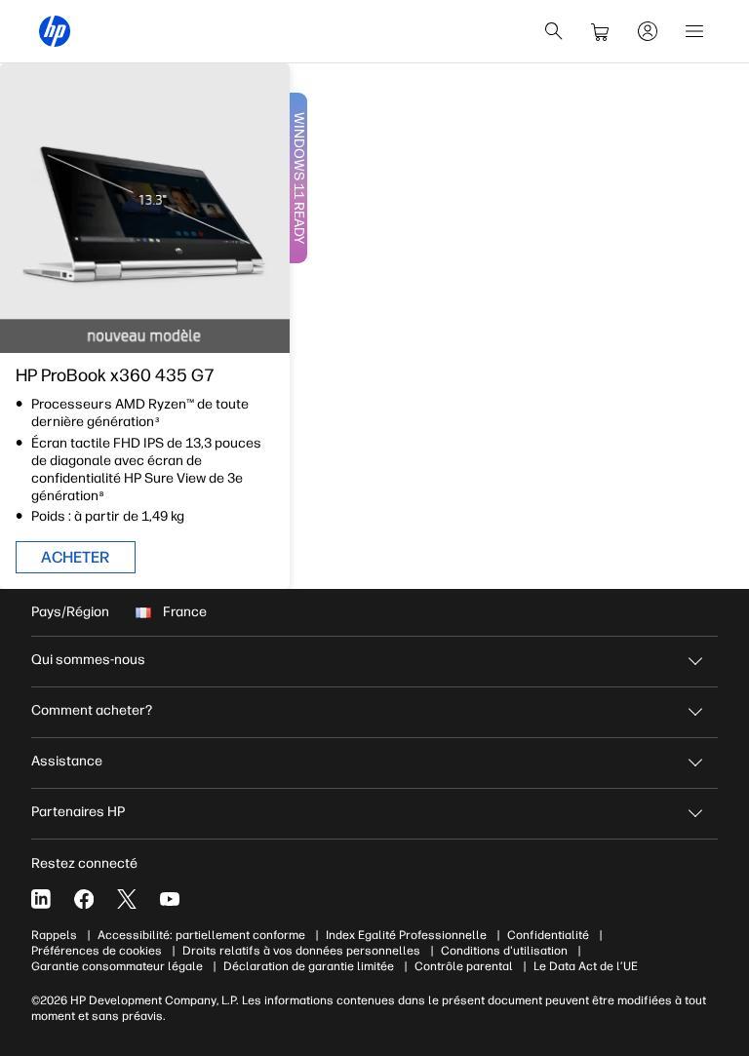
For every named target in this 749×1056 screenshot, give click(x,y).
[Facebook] (84, 899)
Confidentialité (548, 935)
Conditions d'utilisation (504, 951)
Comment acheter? (91, 710)
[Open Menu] (694, 31)
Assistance (66, 761)
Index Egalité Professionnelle (406, 935)
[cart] (600, 31)
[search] (554, 31)
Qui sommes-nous (88, 659)
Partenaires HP (78, 811)
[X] (127, 899)
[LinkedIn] (41, 899)
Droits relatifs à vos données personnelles (301, 951)
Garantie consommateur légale (117, 966)
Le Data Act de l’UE (585, 966)
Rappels (54, 935)
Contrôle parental (463, 966)
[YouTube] (169, 899)
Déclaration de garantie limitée (308, 966)
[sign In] (647, 31)
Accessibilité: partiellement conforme (201, 935)
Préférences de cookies (96, 951)
